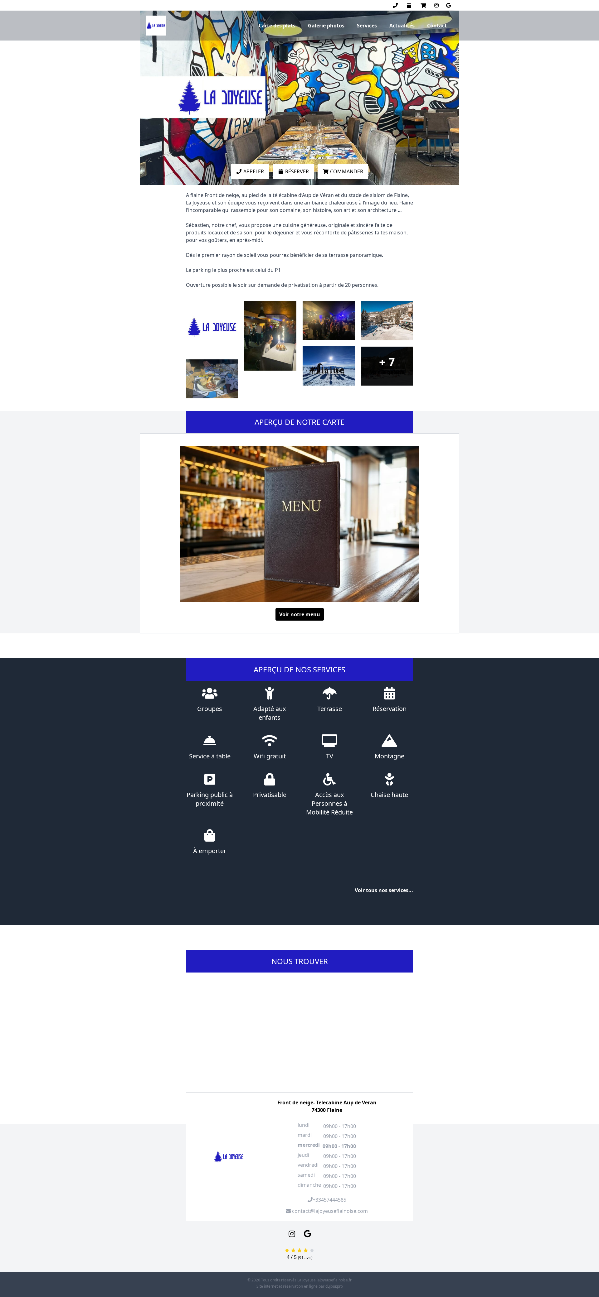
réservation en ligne (300, 1286)
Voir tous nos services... (384, 890)
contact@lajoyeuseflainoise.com (329, 1211)
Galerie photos (326, 25)
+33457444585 (329, 1199)
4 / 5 (292, 1257)
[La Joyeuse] (156, 26)
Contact (437, 25)
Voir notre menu (299, 614)
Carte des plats (277, 25)
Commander (346, 171)
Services (367, 25)
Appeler (253, 171)
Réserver (296, 171)
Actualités (402, 25)
